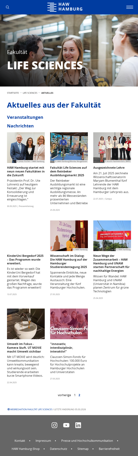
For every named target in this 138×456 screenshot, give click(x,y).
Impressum (43, 441)
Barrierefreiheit (109, 449)
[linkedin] (78, 425)
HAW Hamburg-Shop (26, 449)
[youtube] (66, 425)
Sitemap (83, 449)
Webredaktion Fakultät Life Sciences (31, 409)
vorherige (64, 395)
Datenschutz (58, 449)
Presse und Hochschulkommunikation (87, 441)
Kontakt (20, 441)
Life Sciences (30, 92)
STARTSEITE (13, 92)
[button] (8, 7)
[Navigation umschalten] (129, 7)
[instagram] (54, 425)
